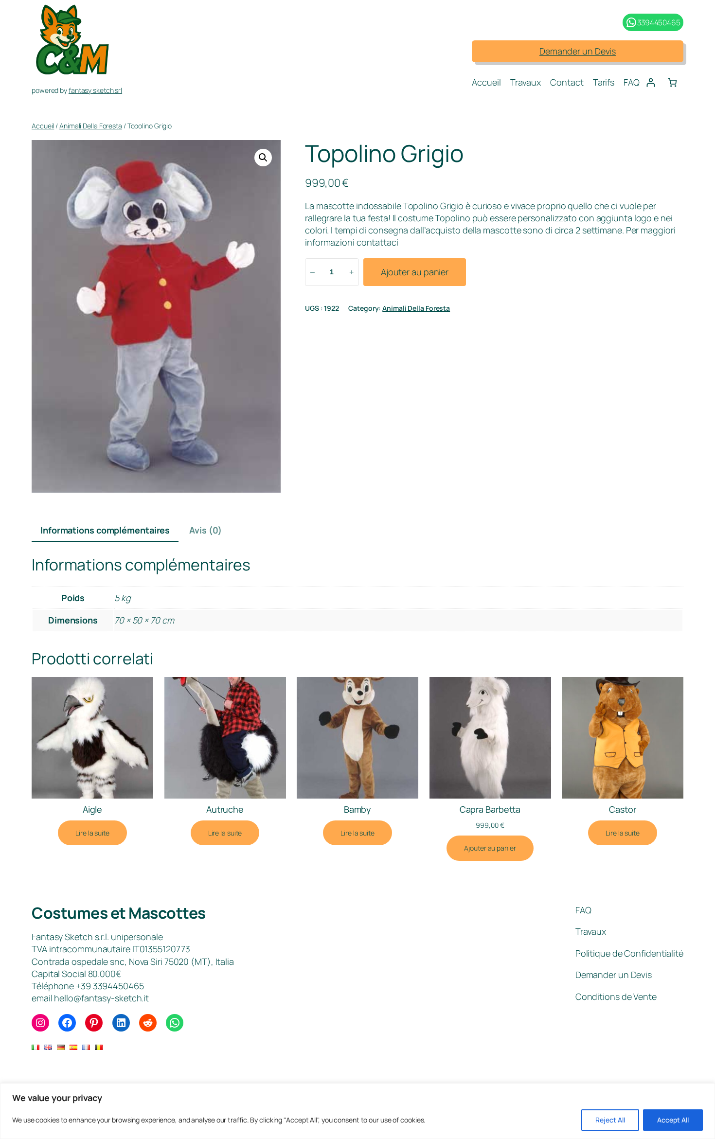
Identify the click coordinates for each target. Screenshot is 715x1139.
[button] (263, 157)
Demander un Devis (577, 51)
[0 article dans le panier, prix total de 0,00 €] (672, 82)
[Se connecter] (650, 82)
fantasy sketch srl (95, 90)
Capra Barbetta (490, 809)
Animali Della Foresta (90, 125)
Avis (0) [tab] (205, 530)
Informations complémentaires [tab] (105, 530)
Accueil (43, 125)
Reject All (610, 1119)
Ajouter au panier (414, 272)
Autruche (225, 809)
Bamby (358, 809)
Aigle (93, 809)
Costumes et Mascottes (119, 913)
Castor (622, 809)
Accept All (673, 1119)
